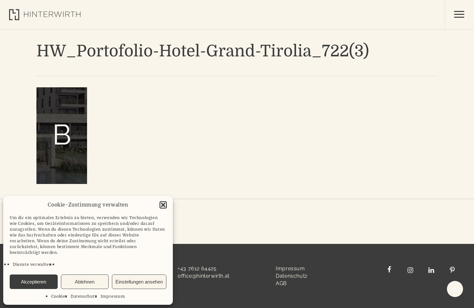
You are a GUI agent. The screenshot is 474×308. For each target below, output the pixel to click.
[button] (163, 205)
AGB (281, 283)
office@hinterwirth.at (204, 276)
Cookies (59, 296)
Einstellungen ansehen (139, 281)
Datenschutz (84, 296)
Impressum (113, 296)
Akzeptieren (33, 281)
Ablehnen (84, 281)
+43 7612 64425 (197, 268)
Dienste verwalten (32, 264)
